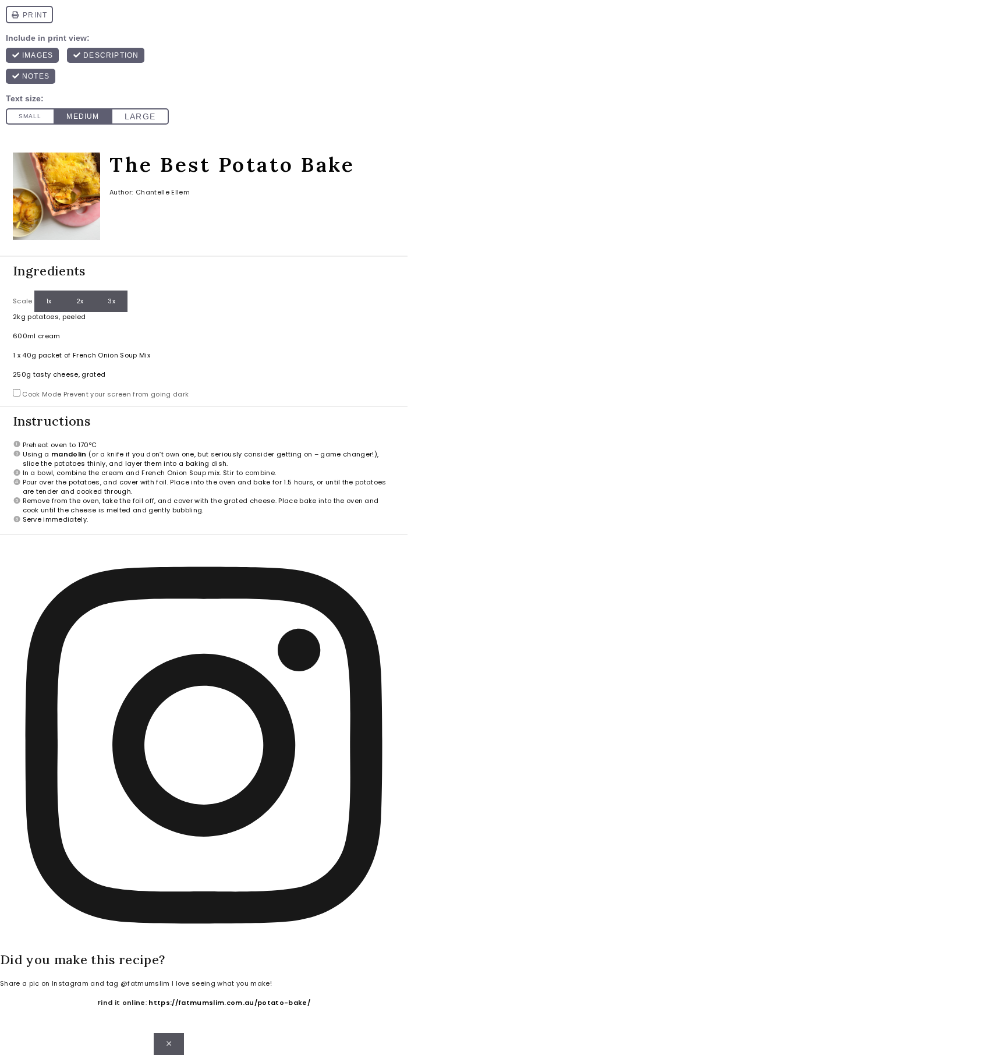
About (212, 1044)
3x (111, 301)
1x (49, 301)
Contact (277, 1044)
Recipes (624, 1044)
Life (348, 1044)
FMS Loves (814, 1044)
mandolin (69, 454)
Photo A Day (715, 1044)
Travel (398, 1044)
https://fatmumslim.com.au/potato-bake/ (229, 1002)
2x (80, 301)
